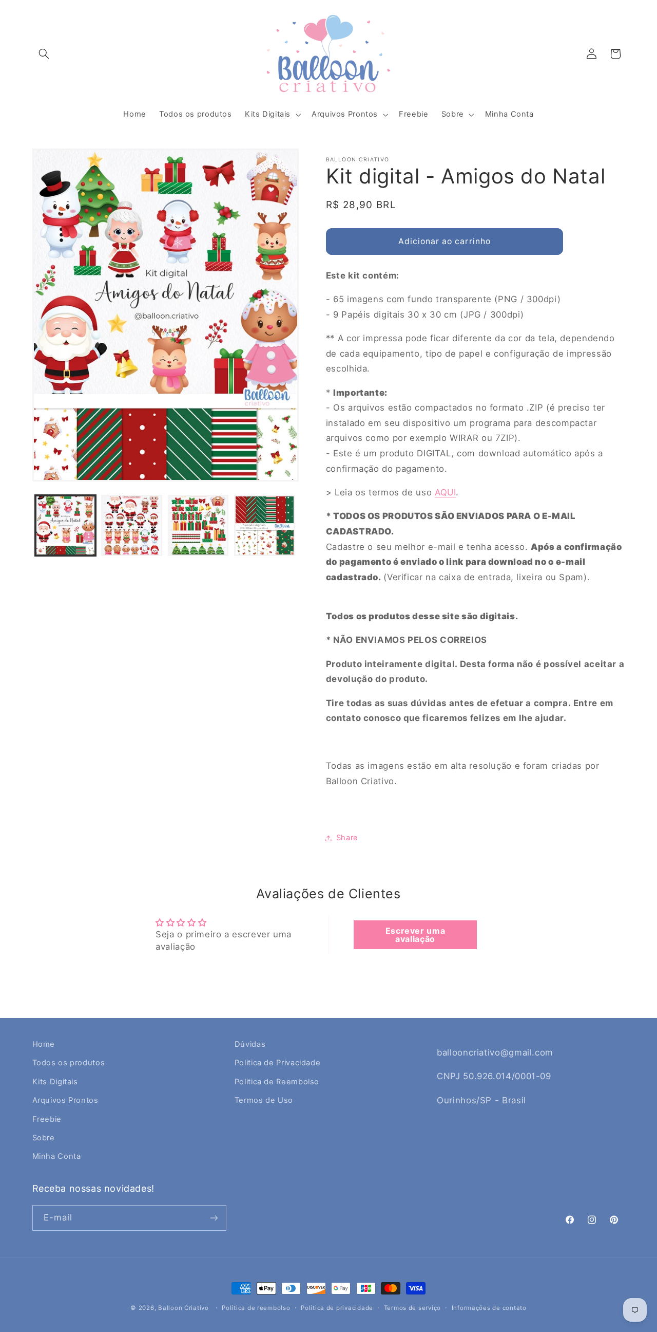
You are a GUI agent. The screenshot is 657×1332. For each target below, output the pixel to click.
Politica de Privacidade (278, 1062)
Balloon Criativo (183, 1307)
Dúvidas (250, 1044)
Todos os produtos (68, 1062)
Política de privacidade (337, 1307)
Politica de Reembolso (277, 1081)
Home (43, 1044)
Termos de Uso (264, 1100)
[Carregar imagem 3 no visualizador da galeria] (198, 525)
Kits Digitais (55, 1081)
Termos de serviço (412, 1307)
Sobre (43, 1137)
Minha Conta (56, 1156)
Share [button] (347, 837)
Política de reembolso (256, 1307)
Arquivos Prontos (65, 1100)
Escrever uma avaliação (415, 935)
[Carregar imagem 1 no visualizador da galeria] (65, 525)
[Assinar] (213, 1217)
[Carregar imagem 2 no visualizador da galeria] (131, 525)
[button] (44, 54)
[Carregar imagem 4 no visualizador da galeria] (264, 525)
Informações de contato (489, 1307)
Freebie (47, 1119)
